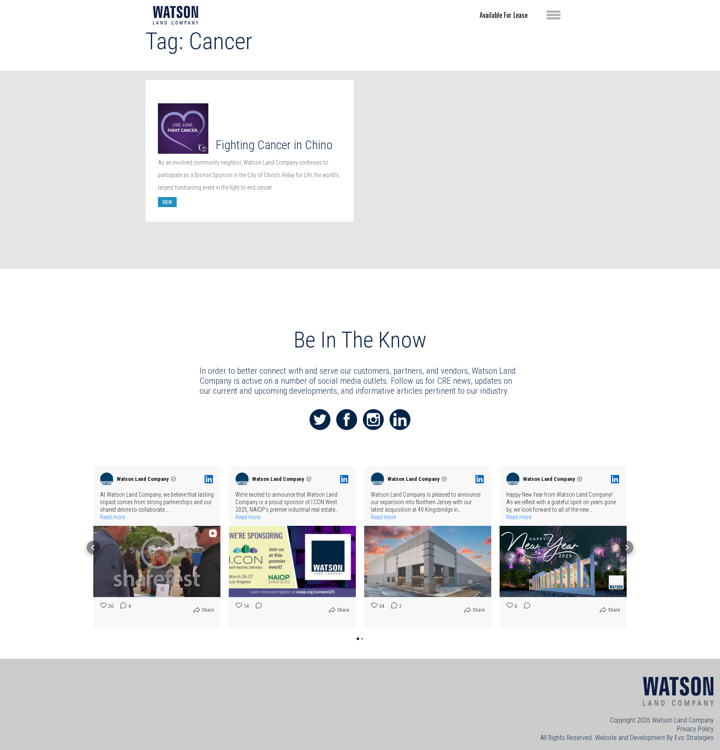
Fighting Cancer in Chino (273, 145)
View (167, 201)
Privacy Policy (695, 729)
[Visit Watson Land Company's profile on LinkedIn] (106, 479)
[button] (93, 547)
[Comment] (256, 612)
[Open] (553, 15)
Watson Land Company (683, 720)
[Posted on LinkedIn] (209, 479)
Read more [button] (112, 517)
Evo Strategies (694, 738)
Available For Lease (504, 15)
